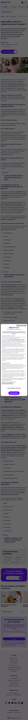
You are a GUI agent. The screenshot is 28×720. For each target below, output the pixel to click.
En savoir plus (10, 377)
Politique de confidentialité (7, 382)
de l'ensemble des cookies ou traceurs (17, 339)
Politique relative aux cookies (7, 383)
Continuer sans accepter (21, 325)
